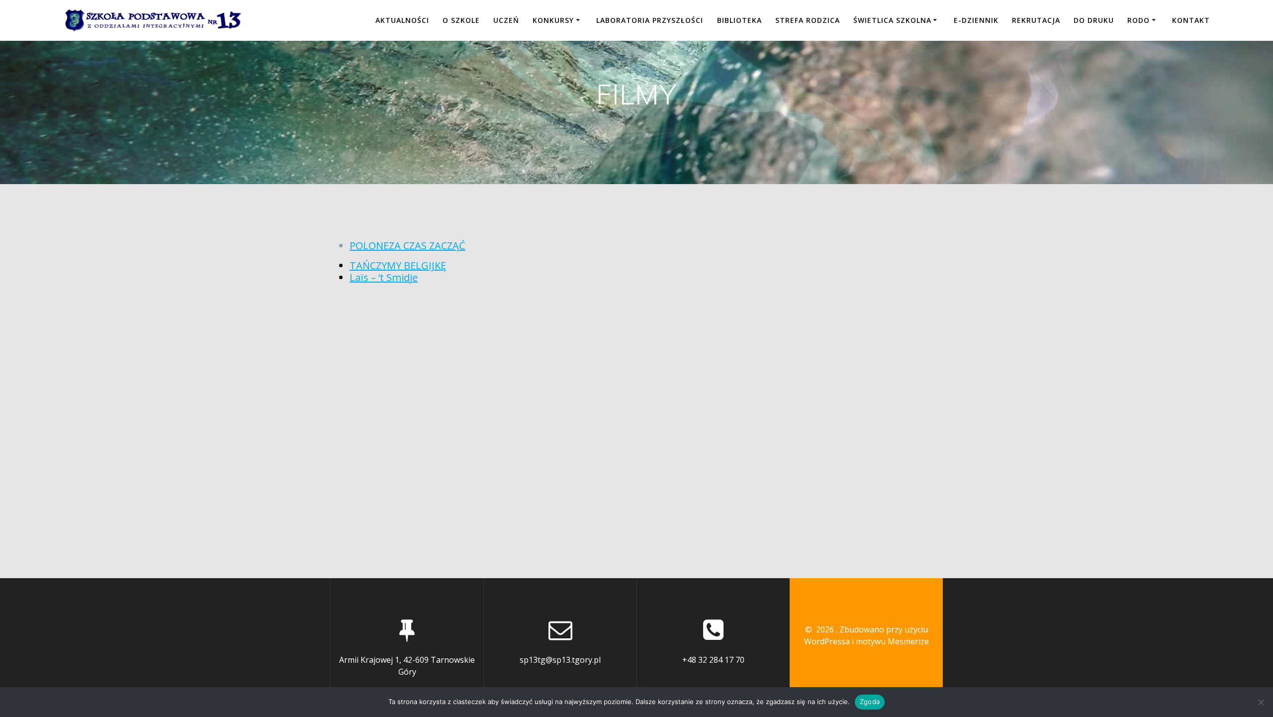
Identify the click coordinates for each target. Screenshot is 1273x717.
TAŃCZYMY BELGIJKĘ (398, 265)
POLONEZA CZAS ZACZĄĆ (407, 245)
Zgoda (870, 702)
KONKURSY (553, 20)
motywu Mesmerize (892, 641)
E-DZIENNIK (976, 20)
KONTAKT (1191, 20)
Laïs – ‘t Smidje (384, 277)
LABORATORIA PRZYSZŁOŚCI (649, 20)
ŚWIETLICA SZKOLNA (892, 20)
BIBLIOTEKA (739, 20)
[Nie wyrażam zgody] (1261, 702)
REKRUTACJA (1036, 20)
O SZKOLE (461, 20)
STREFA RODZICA (807, 20)
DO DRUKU (1094, 20)
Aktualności (402, 20)
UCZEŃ (506, 20)
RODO (1138, 20)
